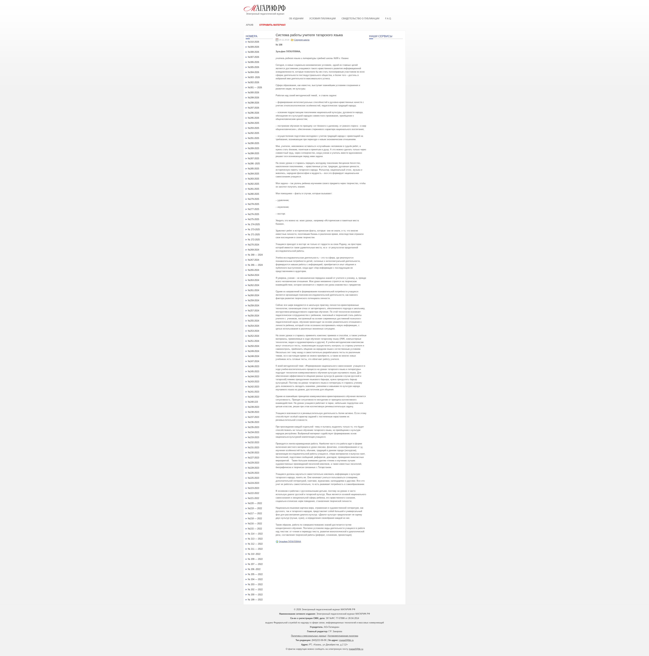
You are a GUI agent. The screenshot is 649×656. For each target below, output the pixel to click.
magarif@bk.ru (346, 640)
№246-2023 (253, 366)
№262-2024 (253, 285)
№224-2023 (253, 483)
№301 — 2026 (255, 87)
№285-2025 (253, 168)
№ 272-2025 (254, 239)
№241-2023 (253, 391)
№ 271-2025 (254, 234)
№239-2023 (253, 407)
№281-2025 (253, 189)
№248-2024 (253, 356)
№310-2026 (253, 42)
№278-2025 (253, 204)
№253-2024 (253, 331)
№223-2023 (253, 488)
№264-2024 (253, 275)
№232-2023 (253, 442)
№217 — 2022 (255, 513)
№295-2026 (253, 118)
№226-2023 (253, 473)
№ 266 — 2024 (255, 265)
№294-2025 (253, 123)
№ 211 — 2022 (255, 549)
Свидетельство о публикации (360, 18)
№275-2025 (253, 219)
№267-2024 (253, 260)
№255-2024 (253, 320)
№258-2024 (253, 305)
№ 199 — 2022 (255, 599)
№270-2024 (253, 244)
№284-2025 (253, 173)
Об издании (296, 18)
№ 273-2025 (254, 229)
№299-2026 (253, 97)
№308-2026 (253, 52)
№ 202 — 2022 (255, 589)
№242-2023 (253, 386)
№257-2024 (253, 310)
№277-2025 (253, 209)
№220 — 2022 (255, 503)
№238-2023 (253, 412)
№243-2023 (253, 381)
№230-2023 (253, 452)
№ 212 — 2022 (255, 544)
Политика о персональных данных (308, 636)
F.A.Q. (388, 18)
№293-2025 (253, 128)
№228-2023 (253, 468)
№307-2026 (253, 57)
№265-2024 (253, 270)
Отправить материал (272, 25)
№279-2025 (253, 199)
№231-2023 (253, 447)
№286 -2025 (254, 163)
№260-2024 (253, 295)
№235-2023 (253, 427)
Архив (249, 25)
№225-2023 (253, 478)
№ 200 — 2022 (255, 594)
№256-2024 (253, 315)
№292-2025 (253, 133)
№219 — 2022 (255, 508)
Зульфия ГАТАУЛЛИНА (290, 541)
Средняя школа (301, 40)
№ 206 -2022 (254, 569)
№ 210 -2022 (254, 554)
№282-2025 (253, 184)
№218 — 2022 (255, 518)
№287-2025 (253, 158)
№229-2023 (253, 462)
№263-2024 (253, 280)
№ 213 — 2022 (255, 539)
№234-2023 (253, 432)
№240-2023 (253, 397)
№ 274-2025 (254, 224)
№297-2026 (253, 107)
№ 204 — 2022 (255, 579)
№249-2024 (253, 351)
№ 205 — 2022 (255, 574)
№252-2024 (253, 336)
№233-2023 (253, 437)
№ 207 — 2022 (255, 564)
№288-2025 (253, 153)
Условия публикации (322, 18)
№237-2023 (253, 417)
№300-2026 (253, 92)
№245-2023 (253, 371)
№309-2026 (253, 47)
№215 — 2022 (255, 528)
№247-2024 (253, 361)
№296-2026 (253, 113)
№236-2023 (253, 422)
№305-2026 (253, 67)
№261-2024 (253, 290)
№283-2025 (253, 178)
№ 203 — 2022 (255, 584)
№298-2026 (253, 102)
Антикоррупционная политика (343, 636)
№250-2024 (253, 346)
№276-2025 (253, 214)
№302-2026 (253, 82)
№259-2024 (253, 300)
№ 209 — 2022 (255, 559)
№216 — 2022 (255, 523)
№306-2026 (253, 62)
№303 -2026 (254, 77)
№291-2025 (253, 138)
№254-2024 (253, 326)
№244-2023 (253, 376)
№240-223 (253, 402)
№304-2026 (253, 72)
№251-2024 (253, 341)
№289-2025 (253, 148)
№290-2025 (253, 143)
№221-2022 (253, 498)
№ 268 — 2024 (255, 255)
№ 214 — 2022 (255, 533)
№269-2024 (253, 249)
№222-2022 (253, 493)
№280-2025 (253, 194)
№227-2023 (253, 457)
